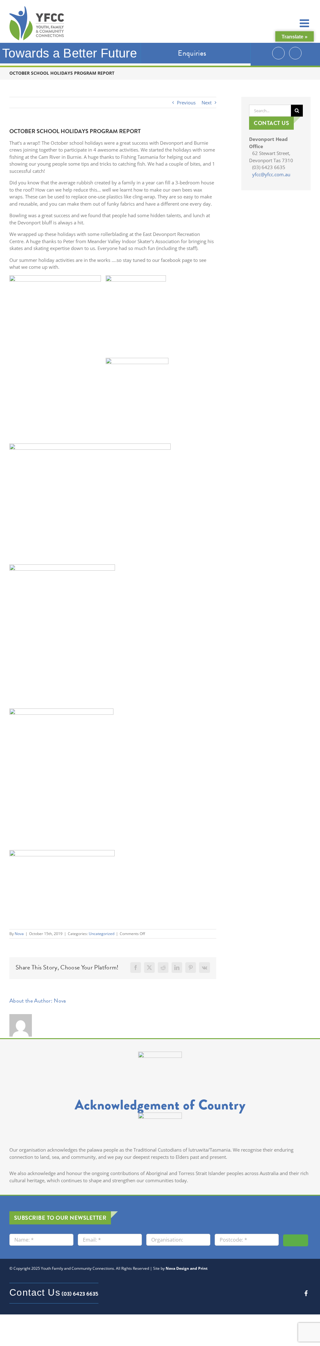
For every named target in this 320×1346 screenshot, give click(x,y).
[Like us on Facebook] (295, 53)
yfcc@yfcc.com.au (271, 174)
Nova (19, 933)
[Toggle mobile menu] (305, 23)
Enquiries (192, 53)
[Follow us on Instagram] (278, 53)
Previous (186, 102)
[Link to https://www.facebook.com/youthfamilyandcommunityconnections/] (306, 1293)
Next (207, 102)
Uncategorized (101, 933)
